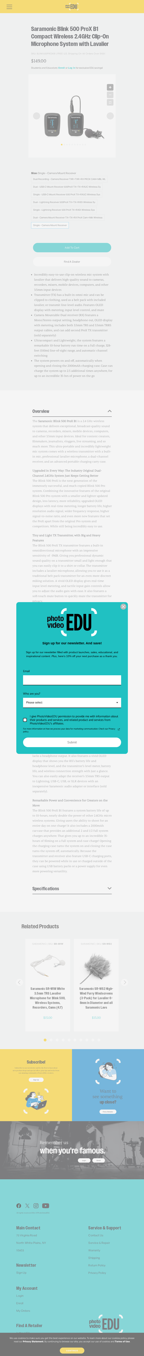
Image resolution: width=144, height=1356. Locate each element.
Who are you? (31, 693)
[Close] (123, 606)
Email (26, 671)
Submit (72, 742)
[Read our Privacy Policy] (119, 729)
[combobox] (72, 703)
